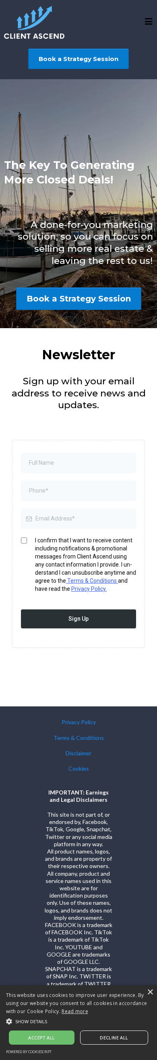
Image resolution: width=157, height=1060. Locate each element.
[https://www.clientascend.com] (34, 22)
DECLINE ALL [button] (114, 1038)
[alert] (78, 1022)
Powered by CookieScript (29, 1051)
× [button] (150, 992)
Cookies (78, 768)
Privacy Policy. (89, 589)
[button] (149, 22)
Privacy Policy (79, 722)
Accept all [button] (41, 1038)
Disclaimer (78, 753)
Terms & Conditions (92, 580)
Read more (75, 1011)
